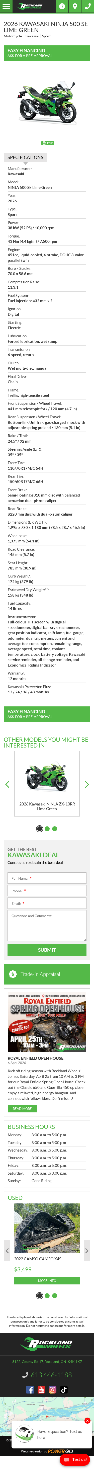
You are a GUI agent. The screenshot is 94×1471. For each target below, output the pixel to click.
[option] (47, 784)
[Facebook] (30, 1390)
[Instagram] (52, 1390)
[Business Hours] (62, 6)
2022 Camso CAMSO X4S (37, 1259)
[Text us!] (75, 1461)
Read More (22, 1109)
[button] (7, 784)
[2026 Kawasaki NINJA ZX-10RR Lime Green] (47, 776)
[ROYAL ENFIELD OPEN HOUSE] (47, 1022)
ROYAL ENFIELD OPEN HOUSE (35, 1058)
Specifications (25, 157)
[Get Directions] (75, 6)
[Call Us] (87, 6)
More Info (47, 1281)
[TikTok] (64, 1390)
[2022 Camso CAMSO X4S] (47, 1228)
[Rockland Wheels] (34, 6)
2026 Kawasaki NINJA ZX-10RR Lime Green (47, 806)
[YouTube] (41, 1390)
